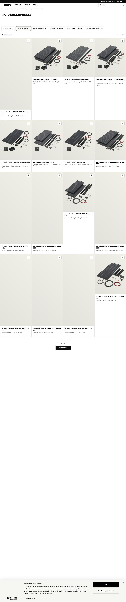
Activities (27, 5)
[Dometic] (6, 5)
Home (2, 9)
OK (106, 585)
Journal (34, 5)
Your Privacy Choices (105, 591)
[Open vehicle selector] (124, 5)
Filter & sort (8, 35)
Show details (28, 598)
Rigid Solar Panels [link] (36, 9)
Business (109, 1)
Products (18, 5)
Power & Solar (11, 9)
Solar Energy (23, 9)
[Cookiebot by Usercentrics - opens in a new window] (12, 598)
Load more (63, 347)
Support (103, 1)
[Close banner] (123, 582)
